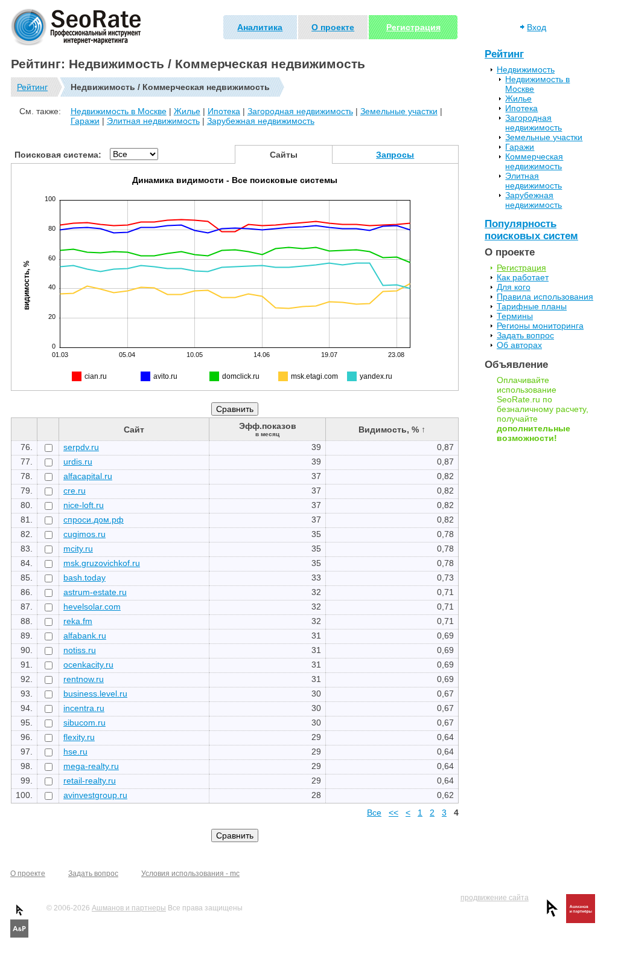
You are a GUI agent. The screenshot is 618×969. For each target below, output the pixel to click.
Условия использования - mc (190, 873)
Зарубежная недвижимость (260, 121)
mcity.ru (78, 548)
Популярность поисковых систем (531, 230)
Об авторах (519, 345)
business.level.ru (95, 693)
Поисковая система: (57, 154)
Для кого (513, 287)
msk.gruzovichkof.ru (101, 563)
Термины (515, 316)
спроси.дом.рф (93, 519)
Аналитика (259, 27)
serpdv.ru (81, 447)
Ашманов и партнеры (129, 908)
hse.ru (75, 751)
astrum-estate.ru (95, 592)
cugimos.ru (84, 534)
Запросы (395, 154)
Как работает (523, 277)
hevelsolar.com (92, 606)
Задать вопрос (525, 335)
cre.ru (74, 490)
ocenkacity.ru (88, 664)
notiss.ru (79, 650)
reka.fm (77, 621)
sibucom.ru (84, 722)
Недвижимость (526, 69)
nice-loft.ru (83, 505)
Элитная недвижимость (153, 121)
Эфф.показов (267, 429)
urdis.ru (77, 461)
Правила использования (545, 296)
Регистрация (413, 27)
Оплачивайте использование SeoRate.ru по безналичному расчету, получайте (542, 409)
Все (374, 812)
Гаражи (85, 121)
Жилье (187, 111)
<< (393, 812)
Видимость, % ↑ (391, 429)
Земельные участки (399, 111)
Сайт (134, 429)
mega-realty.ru (91, 766)
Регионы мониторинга (540, 325)
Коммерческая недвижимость (534, 161)
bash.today (84, 577)
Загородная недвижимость (300, 111)
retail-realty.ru (89, 780)
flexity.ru (79, 737)
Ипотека (224, 111)
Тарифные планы (532, 306)
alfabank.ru (84, 635)
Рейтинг (32, 87)
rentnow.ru (83, 679)
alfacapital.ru (87, 476)
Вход (536, 27)
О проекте (332, 27)
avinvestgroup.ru (95, 795)
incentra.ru (83, 708)
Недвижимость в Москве (119, 111)
